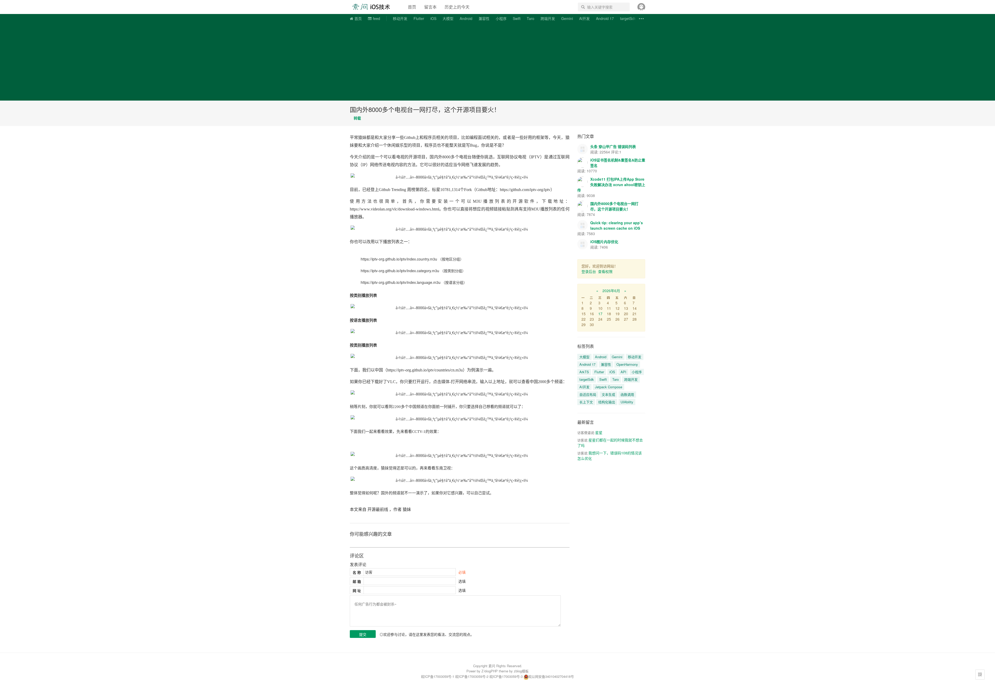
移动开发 (400, 18)
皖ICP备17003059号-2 (471, 676)
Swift (517, 18)
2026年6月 (611, 290)
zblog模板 (521, 670)
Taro (530, 18)
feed (376, 18)
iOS (433, 18)
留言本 (430, 7)
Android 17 (605, 18)
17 (600, 313)
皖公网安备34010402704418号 (551, 676)
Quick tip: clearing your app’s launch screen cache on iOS (616, 225)
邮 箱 (357, 581)
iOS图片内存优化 (604, 241)
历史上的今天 (457, 7)
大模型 (448, 18)
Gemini (567, 18)
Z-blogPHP (489, 670)
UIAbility (627, 401)
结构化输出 (606, 401)
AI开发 (584, 18)
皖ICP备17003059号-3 (506, 676)
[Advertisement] (497, 61)
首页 (412, 7)
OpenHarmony (627, 364)
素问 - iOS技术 (374, 7)
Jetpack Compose (608, 386)
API (623, 371)
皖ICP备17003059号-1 (437, 676)
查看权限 (605, 271)
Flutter (419, 18)
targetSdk (628, 18)
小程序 (501, 18)
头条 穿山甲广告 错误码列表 (613, 146)
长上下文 (586, 401)
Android (466, 18)
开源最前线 (377, 509)
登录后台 (588, 271)
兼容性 (484, 18)
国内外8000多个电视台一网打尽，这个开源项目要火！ (425, 109)
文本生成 (608, 394)
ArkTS (584, 371)
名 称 (357, 572)
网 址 (357, 590)
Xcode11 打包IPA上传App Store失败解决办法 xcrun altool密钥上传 (611, 185)
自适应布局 (587, 394)
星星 (598, 432)
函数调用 (627, 394)
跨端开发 (548, 18)
